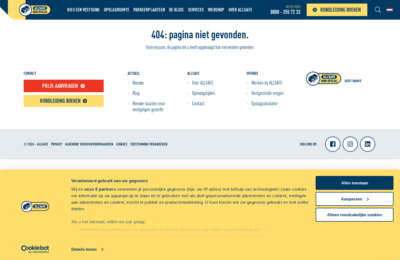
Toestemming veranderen (148, 144)
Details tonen (84, 249)
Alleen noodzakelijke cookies (354, 214)
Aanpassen (351, 199)
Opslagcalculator (264, 103)
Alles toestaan (354, 183)
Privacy (56, 144)
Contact (198, 103)
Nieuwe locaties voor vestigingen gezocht (149, 106)
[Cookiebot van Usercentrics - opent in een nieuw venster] (35, 249)
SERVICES (196, 9)
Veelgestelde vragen (267, 93)
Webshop (216, 9)
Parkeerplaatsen (149, 9)
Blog (136, 93)
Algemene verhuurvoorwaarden (89, 144)
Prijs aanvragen (60, 86)
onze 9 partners (100, 189)
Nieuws (138, 83)
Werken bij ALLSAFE (266, 83)
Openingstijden (203, 93)
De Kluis (176, 9)
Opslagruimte (116, 9)
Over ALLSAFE (240, 9)
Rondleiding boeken (340, 10)
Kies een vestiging (83, 9)
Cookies (121, 144)
